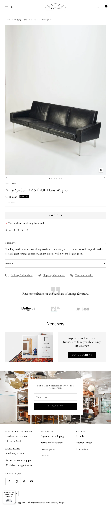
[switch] (9, 500)
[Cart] (104, 7)
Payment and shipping (52, 436)
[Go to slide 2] (51, 178)
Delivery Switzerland (21, 275)
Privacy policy (48, 449)
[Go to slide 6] (61, 178)
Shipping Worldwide (54, 275)
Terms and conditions (52, 442)
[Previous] (6, 178)
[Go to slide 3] (54, 178)
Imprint (45, 455)
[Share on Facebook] (14, 230)
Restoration (82, 449)
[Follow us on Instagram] (16, 481)
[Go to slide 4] (56, 178)
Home (8, 19)
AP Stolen (10, 183)
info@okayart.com (15, 453)
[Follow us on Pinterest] (24, 481)
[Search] (12, 7)
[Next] (104, 178)
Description (11, 243)
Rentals (80, 436)
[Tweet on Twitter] (22, 230)
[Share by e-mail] (27, 230)
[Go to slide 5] (59, 178)
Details (9, 263)
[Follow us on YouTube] (31, 481)
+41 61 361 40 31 (13, 448)
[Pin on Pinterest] (18, 230)
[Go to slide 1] (49, 178)
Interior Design (84, 442)
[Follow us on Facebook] (9, 481)
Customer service (84, 275)
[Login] (98, 7)
